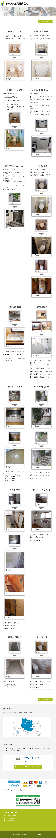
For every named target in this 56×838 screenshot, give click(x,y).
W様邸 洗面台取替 (41, 32)
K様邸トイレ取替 (14, 32)
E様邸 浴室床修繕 (14, 637)
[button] (50, 3)
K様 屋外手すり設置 (41, 387)
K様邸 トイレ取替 (14, 90)
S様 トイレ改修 (41, 637)
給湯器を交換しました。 (41, 90)
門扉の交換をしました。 (14, 166)
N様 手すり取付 (15, 490)
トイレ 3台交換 (41, 166)
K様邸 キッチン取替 (14, 387)
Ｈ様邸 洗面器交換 (15, 307)
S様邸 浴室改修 (41, 307)
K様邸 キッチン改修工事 (41, 490)
